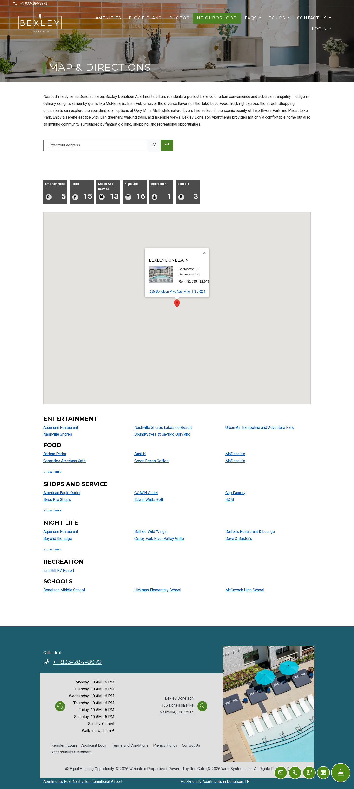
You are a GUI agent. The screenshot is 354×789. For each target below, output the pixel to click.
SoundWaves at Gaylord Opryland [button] (162, 434)
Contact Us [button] (312, 18)
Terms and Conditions (130, 745)
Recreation (161, 191)
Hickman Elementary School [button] (157, 590)
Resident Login (64, 745)
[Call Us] (295, 772)
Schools (187, 191)
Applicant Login (94, 745)
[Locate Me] (154, 145)
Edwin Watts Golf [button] (148, 499)
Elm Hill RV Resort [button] (58, 570)
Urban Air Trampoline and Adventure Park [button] (259, 427)
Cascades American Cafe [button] (64, 461)
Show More (53, 471)
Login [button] (320, 28)
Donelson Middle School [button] (64, 590)
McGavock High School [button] (244, 590)
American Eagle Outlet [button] (61, 493)
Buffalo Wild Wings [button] (150, 531)
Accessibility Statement (71, 752)
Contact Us (191, 745)
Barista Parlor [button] (54, 454)
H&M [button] (229, 499)
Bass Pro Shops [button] (57, 499)
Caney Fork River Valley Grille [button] (159, 538)
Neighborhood (217, 18)
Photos (179, 18)
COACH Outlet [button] (146, 493)
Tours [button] (278, 18)
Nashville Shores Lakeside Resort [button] (163, 427)
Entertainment (55, 191)
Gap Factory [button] (235, 493)
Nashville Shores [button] (57, 434)
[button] (177, 303)
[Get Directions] (167, 145)
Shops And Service (108, 191)
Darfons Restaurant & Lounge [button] (250, 531)
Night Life (135, 191)
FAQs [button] (251, 18)
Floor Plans (145, 18)
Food (82, 191)
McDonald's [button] (235, 454)
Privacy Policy (165, 745)
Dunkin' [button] (140, 454)
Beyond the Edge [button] (57, 538)
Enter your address (64, 145)
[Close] (205, 253)
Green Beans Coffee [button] (151, 461)
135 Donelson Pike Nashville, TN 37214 (177, 291)
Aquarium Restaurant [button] (60, 427)
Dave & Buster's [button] (238, 538)
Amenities (108, 18)
